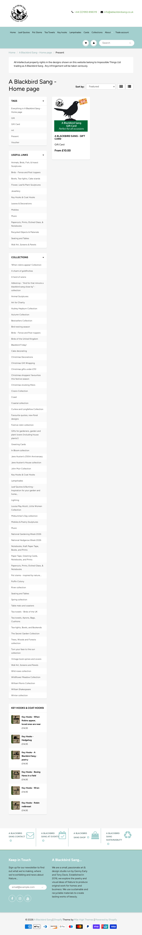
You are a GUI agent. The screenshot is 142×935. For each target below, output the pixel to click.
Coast (14, 397)
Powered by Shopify (106, 919)
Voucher (15, 142)
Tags (14, 100)
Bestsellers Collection (21, 320)
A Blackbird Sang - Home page (35, 52)
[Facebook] (12, 898)
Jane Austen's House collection (26, 462)
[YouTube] (27, 898)
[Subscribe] (42, 887)
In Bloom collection (20, 450)
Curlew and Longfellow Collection (27, 409)
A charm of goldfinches (22, 271)
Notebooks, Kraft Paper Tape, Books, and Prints (25, 548)
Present (15, 136)
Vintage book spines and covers (26, 659)
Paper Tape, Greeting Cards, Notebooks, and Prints (24, 558)
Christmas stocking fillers (23, 385)
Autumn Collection (20, 314)
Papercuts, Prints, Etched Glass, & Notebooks (27, 224)
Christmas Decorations (22, 357)
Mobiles (15, 210)
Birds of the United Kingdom (24, 339)
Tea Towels (50, 32)
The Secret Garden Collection (25, 633)
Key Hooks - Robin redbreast (30, 805)
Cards (86, 32)
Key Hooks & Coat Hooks (23, 197)
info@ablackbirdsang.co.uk (118, 12)
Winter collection (19, 695)
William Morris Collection (23, 683)
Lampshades (75, 32)
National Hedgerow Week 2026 (26, 540)
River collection (18, 587)
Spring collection (19, 599)
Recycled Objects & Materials (25, 232)
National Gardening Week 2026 (26, 534)
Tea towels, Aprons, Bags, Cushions (23, 620)
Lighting (15, 500)
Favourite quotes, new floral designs (24, 417)
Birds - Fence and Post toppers (26, 172)
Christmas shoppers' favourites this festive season (26, 377)
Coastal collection (19, 403)
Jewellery (15, 191)
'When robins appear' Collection (26, 265)
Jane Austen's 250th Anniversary (27, 456)
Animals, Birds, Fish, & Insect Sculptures (24, 164)
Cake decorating (19, 351)
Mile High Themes (84, 919)
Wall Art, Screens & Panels (23, 244)
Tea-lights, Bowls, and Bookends (26, 627)
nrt (12, 130)
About (108, 32)
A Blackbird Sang (43, 919)
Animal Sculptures (19, 296)
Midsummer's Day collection (24, 516)
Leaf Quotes (24, 32)
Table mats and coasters (22, 605)
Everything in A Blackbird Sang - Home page (26, 110)
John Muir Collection (21, 468)
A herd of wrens (18, 277)
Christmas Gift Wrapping (23, 363)
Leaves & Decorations (21, 203)
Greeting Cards (18, 444)
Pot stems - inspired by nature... (26, 575)
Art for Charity (18, 302)
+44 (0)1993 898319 (85, 12)
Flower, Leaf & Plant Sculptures (26, 185)
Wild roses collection (21, 671)
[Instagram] (19, 898)
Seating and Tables (20, 238)
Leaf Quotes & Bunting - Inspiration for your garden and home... (25, 490)
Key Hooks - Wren (30, 788)
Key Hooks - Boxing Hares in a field (31, 774)
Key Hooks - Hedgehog (27, 738)
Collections (97, 32)
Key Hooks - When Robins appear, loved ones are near (31, 720)
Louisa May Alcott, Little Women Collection (26, 508)
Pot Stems (37, 32)
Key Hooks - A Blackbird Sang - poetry (29, 756)
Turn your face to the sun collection (23, 651)
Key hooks (62, 32)
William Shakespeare (21, 689)
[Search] (130, 43)
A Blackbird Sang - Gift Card (70, 137)
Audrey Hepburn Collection (24, 308)
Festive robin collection (22, 425)
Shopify (58, 919)
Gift (13, 118)
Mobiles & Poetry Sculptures (24, 522)
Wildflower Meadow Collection (25, 677)
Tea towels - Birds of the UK (24, 612)
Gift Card (15, 124)
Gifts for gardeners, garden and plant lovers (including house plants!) (26, 435)
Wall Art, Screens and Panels (24, 665)
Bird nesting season (20, 327)
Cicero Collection (19, 391)
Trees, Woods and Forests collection (23, 641)
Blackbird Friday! (19, 345)
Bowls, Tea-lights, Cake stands (25, 178)
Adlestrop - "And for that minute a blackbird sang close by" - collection (27, 287)
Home (13, 32)
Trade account (122, 32)
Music (14, 216)
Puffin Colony (17, 581)
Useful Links (19, 154)
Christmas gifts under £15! (23, 369)
